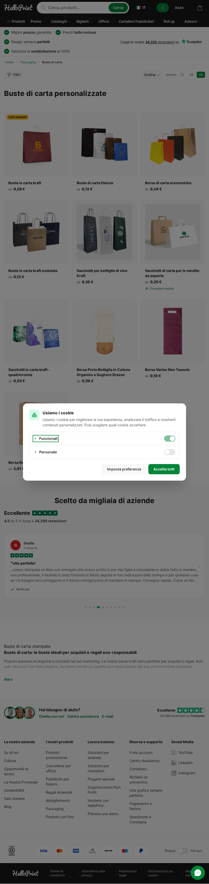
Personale (48, 452)
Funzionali (48, 438)
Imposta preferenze (124, 469)
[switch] (169, 438)
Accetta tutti (164, 469)
